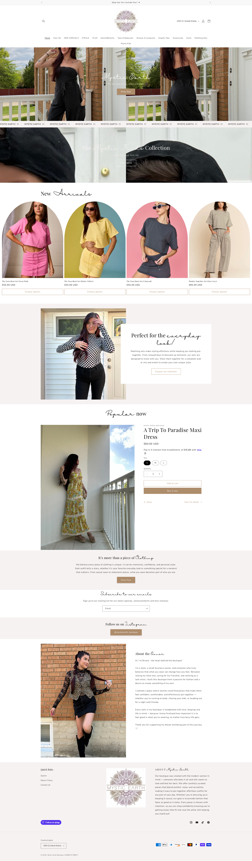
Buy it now (172, 491)
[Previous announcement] (41, 2)
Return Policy (47, 780)
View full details (191, 502)
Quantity (147, 469)
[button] (43, 21)
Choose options (32, 291)
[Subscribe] (146, 608)
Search (44, 775)
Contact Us (46, 785)
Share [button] (149, 502)
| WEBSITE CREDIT (71, 855)
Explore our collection (166, 371)
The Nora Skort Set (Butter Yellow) (78, 281)
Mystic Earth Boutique (56, 855)
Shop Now (126, 91)
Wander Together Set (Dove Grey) (203, 281)
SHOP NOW (126, 163)
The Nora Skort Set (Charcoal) (139, 281)
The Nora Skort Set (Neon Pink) (15, 281)
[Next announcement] (210, 2)
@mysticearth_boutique (126, 632)
